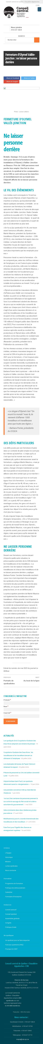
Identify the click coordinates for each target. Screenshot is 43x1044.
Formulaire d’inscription (13, 896)
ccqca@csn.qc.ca (22, 1039)
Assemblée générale (12, 918)
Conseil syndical (11, 914)
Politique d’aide (10, 927)
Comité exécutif (10, 910)
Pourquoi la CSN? (11, 949)
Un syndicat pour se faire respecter (17, 940)
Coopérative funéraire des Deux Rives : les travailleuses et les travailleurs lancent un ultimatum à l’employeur (18, 755)
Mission (8, 861)
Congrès (8, 923)
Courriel (7, 713)
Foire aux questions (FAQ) (14, 945)
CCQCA (7, 69)
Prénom (7, 700)
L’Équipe (8, 853)
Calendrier (8, 892)
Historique (9, 857)
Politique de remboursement (15, 888)
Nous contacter (10, 870)
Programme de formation (14, 883)
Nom (6, 706)
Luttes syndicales (11, 866)
